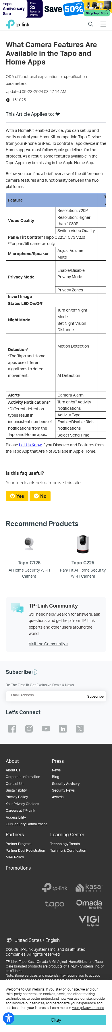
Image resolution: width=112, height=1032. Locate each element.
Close (107, 8)
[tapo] (54, 904)
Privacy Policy (17, 797)
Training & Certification (68, 850)
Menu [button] (103, 20)
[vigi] (89, 921)
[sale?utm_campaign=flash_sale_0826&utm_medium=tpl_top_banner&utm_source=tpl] (56, 9)
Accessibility (16, 817)
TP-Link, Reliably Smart (17, 22)
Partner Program (18, 844)
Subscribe (95, 696)
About (12, 761)
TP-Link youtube (46, 728)
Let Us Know (30, 444)
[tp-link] (54, 888)
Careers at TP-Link (20, 810)
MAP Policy (15, 857)
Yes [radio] (20, 496)
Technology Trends (65, 844)
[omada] (89, 904)
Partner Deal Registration (25, 850)
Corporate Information (23, 777)
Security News (63, 790)
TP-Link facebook (12, 728)
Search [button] (91, 20)
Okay (56, 1020)
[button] (57, 115)
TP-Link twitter (80, 728)
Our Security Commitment (26, 824)
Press (58, 761)
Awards (57, 797)
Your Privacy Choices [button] (22, 804)
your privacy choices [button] (88, 1008)
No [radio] (43, 496)
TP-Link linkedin (63, 728)
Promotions (18, 868)
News (56, 770)
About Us (13, 770)
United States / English (36, 940)
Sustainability (16, 790)
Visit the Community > (48, 643)
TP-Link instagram (29, 728)
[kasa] (89, 888)
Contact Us (14, 783)
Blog (55, 777)
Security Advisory (66, 783)
